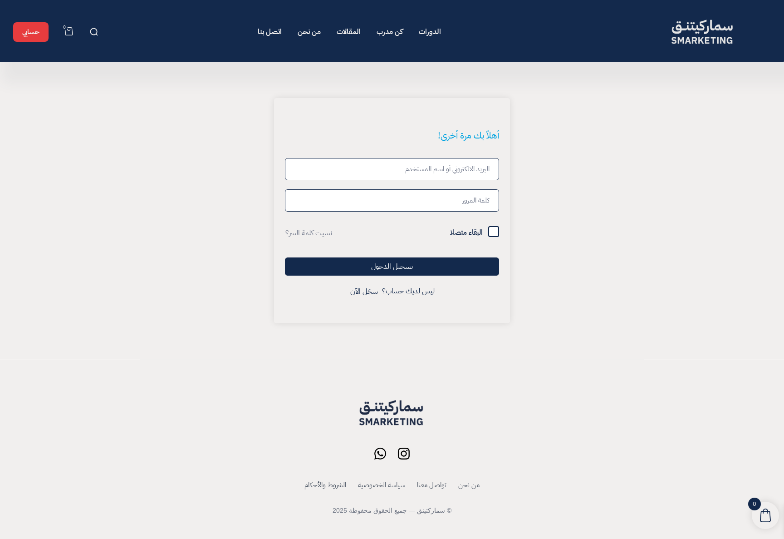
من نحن (309, 31)
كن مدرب (390, 31)
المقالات (349, 31)
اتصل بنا (270, 31)
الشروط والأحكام (325, 485)
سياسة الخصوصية (381, 485)
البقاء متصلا (466, 232)
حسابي (30, 32)
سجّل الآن (364, 291)
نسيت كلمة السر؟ (308, 232)
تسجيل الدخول (392, 266)
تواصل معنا (431, 485)
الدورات (430, 31)
